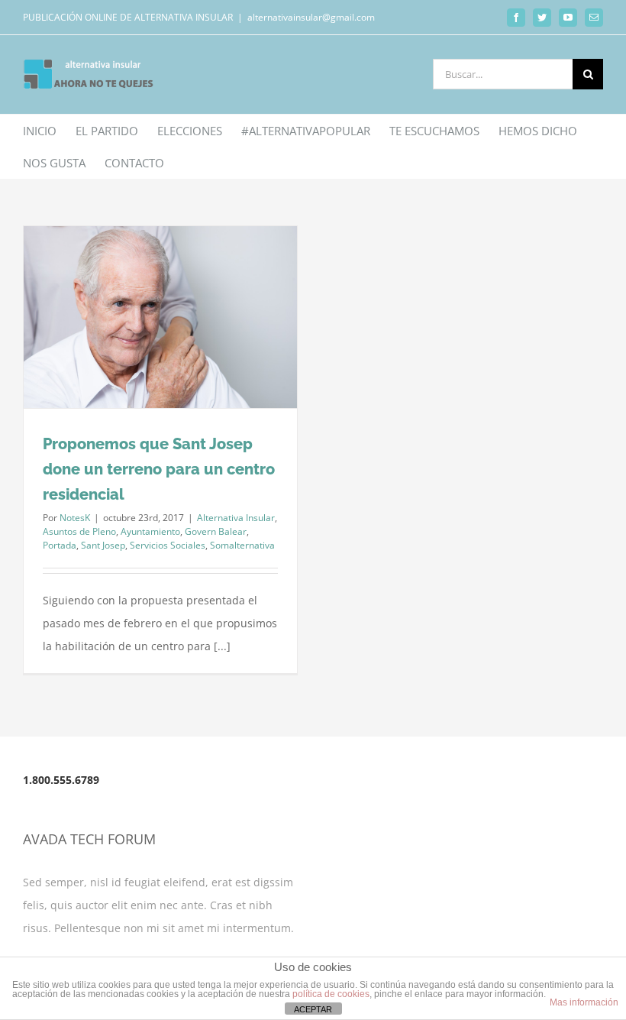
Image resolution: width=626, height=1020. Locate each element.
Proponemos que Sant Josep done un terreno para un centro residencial (159, 469)
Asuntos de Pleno (79, 531)
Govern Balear (216, 531)
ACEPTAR (313, 1009)
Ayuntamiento (150, 531)
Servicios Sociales (167, 545)
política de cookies (330, 994)
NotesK (75, 517)
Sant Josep (103, 545)
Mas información (584, 1002)
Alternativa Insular (236, 517)
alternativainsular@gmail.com (311, 17)
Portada (59, 545)
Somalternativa (242, 545)
